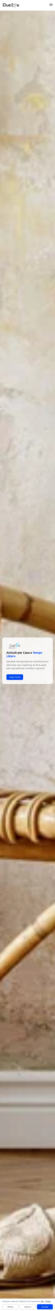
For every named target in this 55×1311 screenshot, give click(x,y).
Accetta (45, 1307)
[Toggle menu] (51, 5)
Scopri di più (14, 677)
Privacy (48, 1301)
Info (42, 1301)
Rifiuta (10, 1307)
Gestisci (27, 1307)
